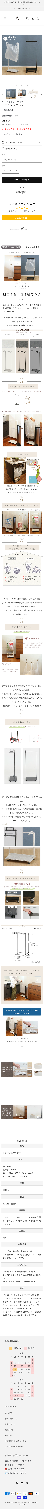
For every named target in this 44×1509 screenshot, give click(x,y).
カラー (4, 155)
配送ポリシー (10, 1430)
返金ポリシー (10, 1424)
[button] (5, 18)
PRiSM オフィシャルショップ (20, 1502)
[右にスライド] (27, 85)
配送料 (8, 124)
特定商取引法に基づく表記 (15, 1441)
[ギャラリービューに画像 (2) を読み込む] (22, 94)
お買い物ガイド (22, 193)
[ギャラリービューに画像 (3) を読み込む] (33, 94)
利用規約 (8, 1435)
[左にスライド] (16, 85)
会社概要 (8, 1413)
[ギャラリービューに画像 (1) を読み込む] (11, 94)
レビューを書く (22, 217)
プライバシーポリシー (14, 1446)
